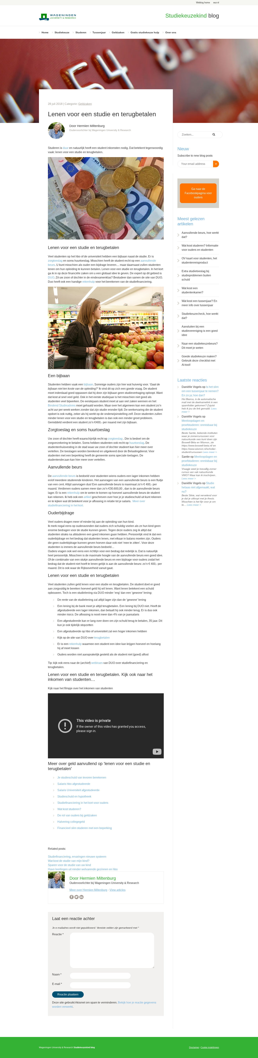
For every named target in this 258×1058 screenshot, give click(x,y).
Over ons (170, 32)
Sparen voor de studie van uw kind (69, 865)
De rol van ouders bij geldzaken (77, 815)
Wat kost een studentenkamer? (192, 290)
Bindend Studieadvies (62, 405)
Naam (56, 974)
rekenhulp (88, 281)
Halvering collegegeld (71, 821)
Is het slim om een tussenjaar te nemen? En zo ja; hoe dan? (200, 391)
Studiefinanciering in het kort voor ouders (82, 802)
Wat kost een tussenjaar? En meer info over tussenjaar (199, 303)
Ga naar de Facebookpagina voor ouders (198, 193)
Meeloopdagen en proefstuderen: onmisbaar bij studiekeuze (199, 425)
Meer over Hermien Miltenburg (88, 889)
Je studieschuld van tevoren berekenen (81, 777)
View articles (117, 889)
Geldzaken (118, 32)
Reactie (58, 934)
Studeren (80, 32)
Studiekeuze (62, 32)
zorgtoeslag (55, 260)
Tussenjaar (99, 32)
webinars (97, 662)
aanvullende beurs (63, 475)
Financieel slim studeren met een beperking (84, 828)
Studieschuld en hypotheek (74, 796)
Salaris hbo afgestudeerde (73, 783)
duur (66, 147)
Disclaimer (194, 1047)
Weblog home (203, 2)
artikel (87, 497)
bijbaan (88, 384)
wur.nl (216, 2)
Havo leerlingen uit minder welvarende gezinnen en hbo (83, 869)
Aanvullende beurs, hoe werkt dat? (200, 234)
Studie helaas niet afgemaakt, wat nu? (198, 487)
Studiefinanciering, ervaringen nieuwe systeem (77, 856)
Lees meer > (210, 452)
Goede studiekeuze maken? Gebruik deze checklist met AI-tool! (199, 360)
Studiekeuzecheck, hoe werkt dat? (200, 315)
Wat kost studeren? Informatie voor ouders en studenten (200, 247)
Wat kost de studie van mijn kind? (68, 860)
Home (45, 32)
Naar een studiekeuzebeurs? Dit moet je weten (200, 345)
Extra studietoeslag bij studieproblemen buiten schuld (196, 275)
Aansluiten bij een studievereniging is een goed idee (200, 330)
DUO (51, 277)
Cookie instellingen (210, 1047)
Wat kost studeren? (69, 809)
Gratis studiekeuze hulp (145, 32)
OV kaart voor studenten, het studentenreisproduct (199, 260)
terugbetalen (102, 637)
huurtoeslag (136, 442)
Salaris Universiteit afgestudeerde (78, 790)
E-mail (57, 983)
